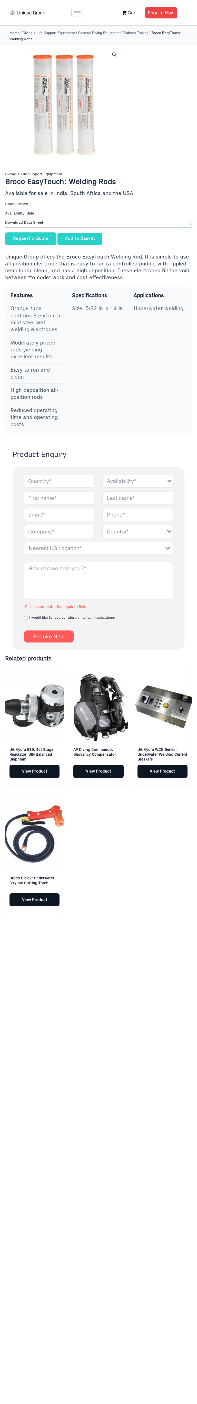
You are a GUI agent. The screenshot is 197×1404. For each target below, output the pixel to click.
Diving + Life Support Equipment (49, 33)
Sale (30, 213)
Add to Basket (80, 238)
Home (14, 33)
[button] (114, 54)
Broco (23, 204)
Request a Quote (30, 238)
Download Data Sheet (24, 223)
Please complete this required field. (56, 607)
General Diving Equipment (99, 33)
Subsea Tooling (136, 33)
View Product (34, 771)
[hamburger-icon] (77, 12)
